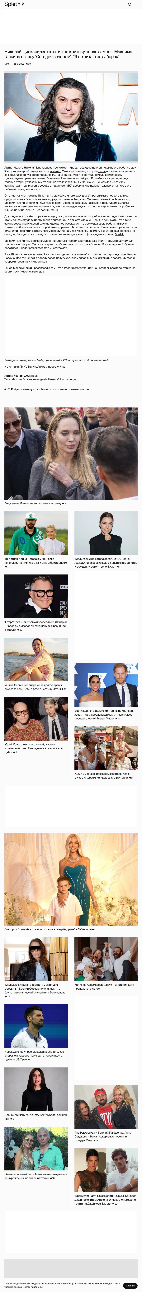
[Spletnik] (14, 4)
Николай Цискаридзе (62, 379)
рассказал (41, 268)
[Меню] (136, 4)
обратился (11, 248)
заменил (55, 171)
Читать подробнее (33, 1286)
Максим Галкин (22, 379)
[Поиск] (129, 4)
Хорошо (130, 1285)
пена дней (40, 379)
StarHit (119, 234)
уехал (102, 171)
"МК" (69, 186)
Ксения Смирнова (26, 376)
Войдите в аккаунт (23, 389)
